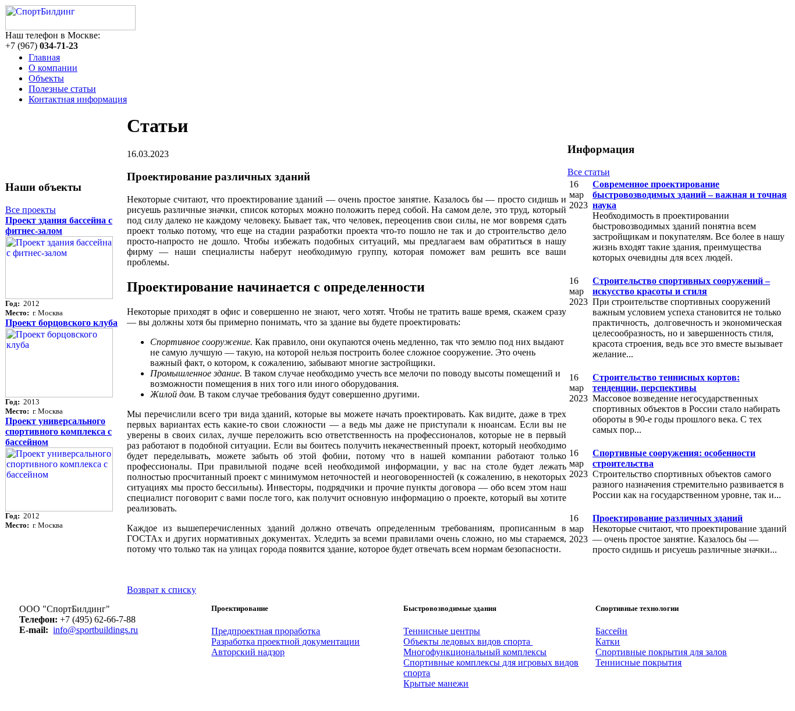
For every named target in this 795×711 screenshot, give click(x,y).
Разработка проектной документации (285, 641)
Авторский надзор (248, 652)
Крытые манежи (436, 683)
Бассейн (611, 631)
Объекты (46, 78)
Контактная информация (78, 99)
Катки (607, 641)
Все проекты (30, 210)
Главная (44, 57)
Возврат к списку (161, 590)
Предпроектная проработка (265, 631)
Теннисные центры (441, 631)
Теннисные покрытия (638, 662)
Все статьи (588, 172)
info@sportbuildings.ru (95, 630)
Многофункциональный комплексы (474, 652)
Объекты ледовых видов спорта (468, 641)
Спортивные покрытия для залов (661, 652)
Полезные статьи (62, 89)
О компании (53, 68)
